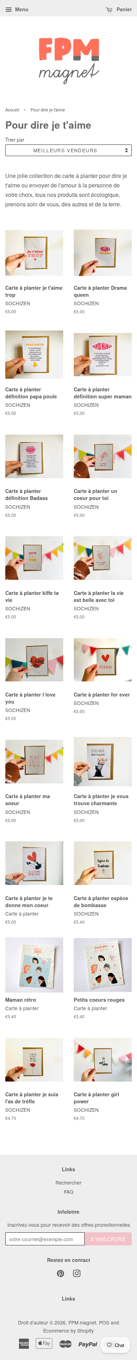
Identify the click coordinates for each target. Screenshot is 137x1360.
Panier (123, 9)
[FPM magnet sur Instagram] (76, 1274)
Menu (21, 9)
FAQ (68, 1191)
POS (104, 1322)
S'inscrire (108, 1239)
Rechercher (68, 1182)
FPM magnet (82, 1322)
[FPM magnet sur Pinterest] (60, 1274)
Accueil (12, 110)
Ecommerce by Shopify (68, 1330)
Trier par (14, 139)
